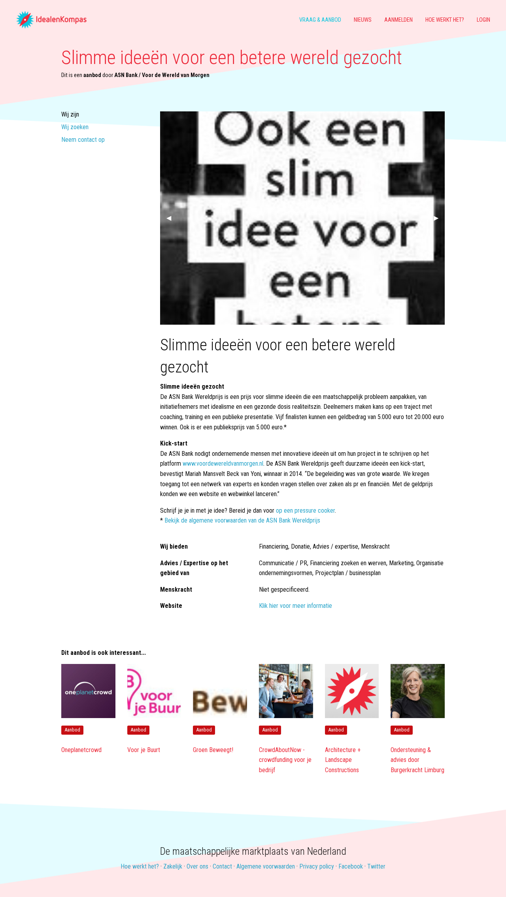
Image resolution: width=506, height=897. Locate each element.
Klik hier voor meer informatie (295, 605)
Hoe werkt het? (444, 20)
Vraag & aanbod (320, 20)
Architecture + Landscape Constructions (343, 760)
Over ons (197, 866)
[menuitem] (54, 20)
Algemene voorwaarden (265, 866)
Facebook (350, 866)
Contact (222, 866)
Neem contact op (83, 140)
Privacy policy (316, 866)
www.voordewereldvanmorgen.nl (223, 463)
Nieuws (363, 20)
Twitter (376, 866)
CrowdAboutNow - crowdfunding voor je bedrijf (285, 760)
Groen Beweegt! (213, 750)
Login (483, 20)
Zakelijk (172, 866)
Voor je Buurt (143, 750)
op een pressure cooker (305, 510)
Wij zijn (70, 114)
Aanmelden (398, 20)
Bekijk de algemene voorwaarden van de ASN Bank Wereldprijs (242, 520)
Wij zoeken (75, 127)
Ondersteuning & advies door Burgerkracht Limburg (417, 760)
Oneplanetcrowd (81, 750)
